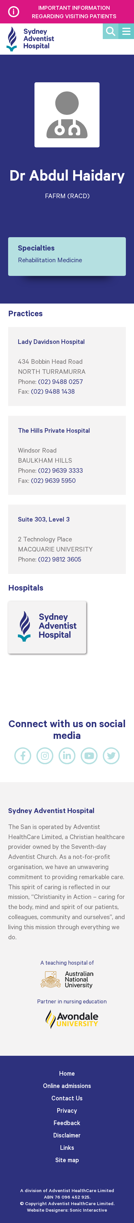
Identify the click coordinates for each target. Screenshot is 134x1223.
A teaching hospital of (67, 962)
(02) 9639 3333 (60, 470)
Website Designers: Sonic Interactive (67, 1210)
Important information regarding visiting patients (74, 12)
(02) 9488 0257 (60, 381)
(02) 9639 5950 (53, 480)
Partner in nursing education (72, 1001)
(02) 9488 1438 (53, 391)
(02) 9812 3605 (59, 559)
